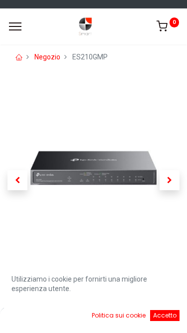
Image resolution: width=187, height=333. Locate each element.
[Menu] (15, 26)
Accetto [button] (165, 315)
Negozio (47, 57)
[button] (17, 180)
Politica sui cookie (119, 315)
